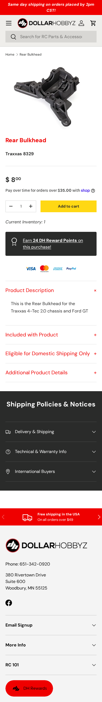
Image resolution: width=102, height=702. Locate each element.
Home (9, 54)
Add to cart (68, 206)
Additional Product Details (51, 372)
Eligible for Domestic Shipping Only (51, 353)
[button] (93, 23)
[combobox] (51, 36)
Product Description (51, 290)
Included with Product (51, 334)
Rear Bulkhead (31, 54)
